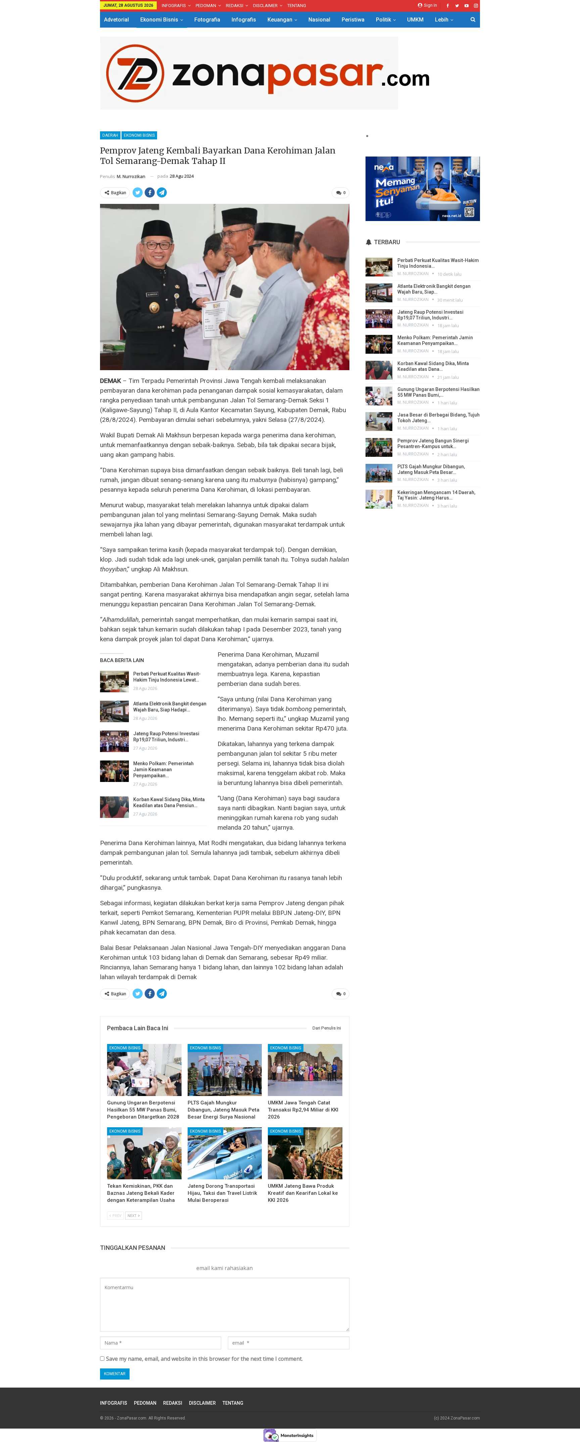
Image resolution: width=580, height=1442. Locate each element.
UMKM (415, 19)
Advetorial (116, 19)
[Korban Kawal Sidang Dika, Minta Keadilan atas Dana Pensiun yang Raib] (114, 807)
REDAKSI (234, 5)
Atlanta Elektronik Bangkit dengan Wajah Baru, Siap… (434, 289)
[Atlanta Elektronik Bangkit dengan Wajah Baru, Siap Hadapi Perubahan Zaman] (114, 711)
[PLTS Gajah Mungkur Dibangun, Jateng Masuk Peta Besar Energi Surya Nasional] (225, 1070)
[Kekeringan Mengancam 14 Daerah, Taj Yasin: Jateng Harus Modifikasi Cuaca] (379, 499)
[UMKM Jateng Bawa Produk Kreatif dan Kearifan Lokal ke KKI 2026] (305, 1153)
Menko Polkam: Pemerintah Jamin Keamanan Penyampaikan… (163, 769)
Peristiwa (353, 19)
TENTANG (296, 5)
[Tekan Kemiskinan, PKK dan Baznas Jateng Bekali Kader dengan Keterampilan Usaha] (144, 1153)
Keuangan (280, 19)
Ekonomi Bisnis (159, 19)
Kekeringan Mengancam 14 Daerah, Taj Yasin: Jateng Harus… (436, 495)
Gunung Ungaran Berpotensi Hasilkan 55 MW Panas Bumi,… (438, 392)
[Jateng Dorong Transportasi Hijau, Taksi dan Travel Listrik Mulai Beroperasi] (225, 1153)
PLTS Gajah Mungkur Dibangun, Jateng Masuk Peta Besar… (431, 469)
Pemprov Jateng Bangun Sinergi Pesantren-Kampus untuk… (433, 443)
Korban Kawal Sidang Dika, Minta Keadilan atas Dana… (433, 366)
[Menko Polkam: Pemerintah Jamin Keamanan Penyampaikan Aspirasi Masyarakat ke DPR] (114, 771)
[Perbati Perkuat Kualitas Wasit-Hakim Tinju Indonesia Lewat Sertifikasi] (114, 681)
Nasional (319, 19)
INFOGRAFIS (174, 5)
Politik (383, 19)
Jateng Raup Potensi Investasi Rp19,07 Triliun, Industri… (430, 314)
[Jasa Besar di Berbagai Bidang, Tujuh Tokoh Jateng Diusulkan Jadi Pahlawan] (379, 421)
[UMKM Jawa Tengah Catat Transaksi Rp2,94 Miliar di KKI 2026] (305, 1070)
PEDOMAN (206, 5)
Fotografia (207, 19)
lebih (441, 19)
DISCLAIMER (265, 5)
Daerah (110, 135)
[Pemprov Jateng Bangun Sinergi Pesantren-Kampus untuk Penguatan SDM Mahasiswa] (379, 447)
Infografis (244, 19)
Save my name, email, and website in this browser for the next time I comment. (204, 1358)
